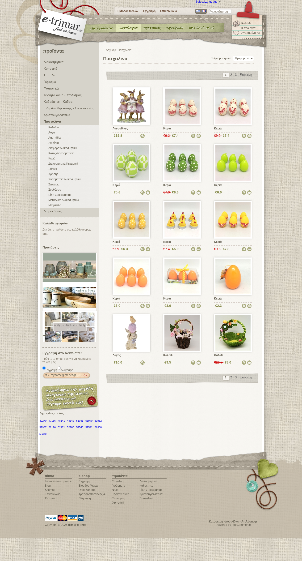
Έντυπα (175, 28)
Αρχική (110, 50)
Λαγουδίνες (120, 128)
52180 (70, 427)
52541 (88, 427)
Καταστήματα (200, 28)
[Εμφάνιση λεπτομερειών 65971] (131, 332)
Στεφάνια (53, 184)
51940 (88, 420)
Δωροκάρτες (53, 211)
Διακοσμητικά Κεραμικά (63, 163)
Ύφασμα (50, 82)
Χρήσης (53, 174)
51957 (42, 427)
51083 (79, 420)
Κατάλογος (128, 28)
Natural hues (51, 306)
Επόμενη (246, 75)
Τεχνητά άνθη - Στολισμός (63, 95)
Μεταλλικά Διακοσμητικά (63, 200)
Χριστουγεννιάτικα (57, 115)
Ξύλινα (52, 169)
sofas (46, 335)
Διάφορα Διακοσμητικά (62, 148)
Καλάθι (167, 355)
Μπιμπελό (54, 205)
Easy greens (50, 276)
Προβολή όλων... (53, 341)
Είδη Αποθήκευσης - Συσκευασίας (69, 108)
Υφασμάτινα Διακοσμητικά (64, 179)
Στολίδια (53, 143)
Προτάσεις (153, 28)
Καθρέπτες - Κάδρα (58, 101)
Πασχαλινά (52, 121)
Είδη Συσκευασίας (59, 195)
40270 (42, 420)
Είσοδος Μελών (127, 11)
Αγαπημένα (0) (250, 32)
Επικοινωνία (168, 11)
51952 (98, 420)
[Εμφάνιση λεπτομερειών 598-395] (182, 162)
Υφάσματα (118, 485)
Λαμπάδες (54, 137)
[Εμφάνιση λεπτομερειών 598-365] (233, 106)
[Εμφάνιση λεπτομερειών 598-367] (131, 162)
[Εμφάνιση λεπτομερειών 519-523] (233, 332)
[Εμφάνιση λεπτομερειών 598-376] (131, 276)
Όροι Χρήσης (87, 490)
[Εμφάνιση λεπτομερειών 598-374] (182, 219)
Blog (48, 485)
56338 (98, 427)
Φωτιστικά (51, 88)
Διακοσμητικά (53, 62)
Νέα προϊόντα (101, 28)
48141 (61, 420)
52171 (61, 427)
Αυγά (51, 132)
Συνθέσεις (54, 189)
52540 (79, 427)
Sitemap (50, 490)
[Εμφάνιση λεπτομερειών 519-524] (182, 332)
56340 (42, 434)
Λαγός (117, 355)
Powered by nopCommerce (233, 525)
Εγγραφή (149, 11)
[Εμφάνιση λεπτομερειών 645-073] (182, 276)
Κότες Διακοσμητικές (61, 153)
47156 (52, 420)
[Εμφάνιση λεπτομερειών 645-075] (233, 276)
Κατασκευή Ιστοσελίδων (224, 521)
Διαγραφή (67, 370)
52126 (52, 427)
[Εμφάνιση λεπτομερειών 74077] (131, 106)
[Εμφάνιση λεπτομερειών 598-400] (182, 106)
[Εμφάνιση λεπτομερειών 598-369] (233, 219)
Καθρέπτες (146, 485)
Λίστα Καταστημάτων (58, 481)
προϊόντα (248, 28)
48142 (70, 420)
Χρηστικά (50, 68)
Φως (115, 490)
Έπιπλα (49, 75)
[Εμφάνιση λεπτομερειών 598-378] (131, 219)
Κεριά (51, 158)
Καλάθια (53, 127)
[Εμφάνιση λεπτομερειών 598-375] (233, 162)
